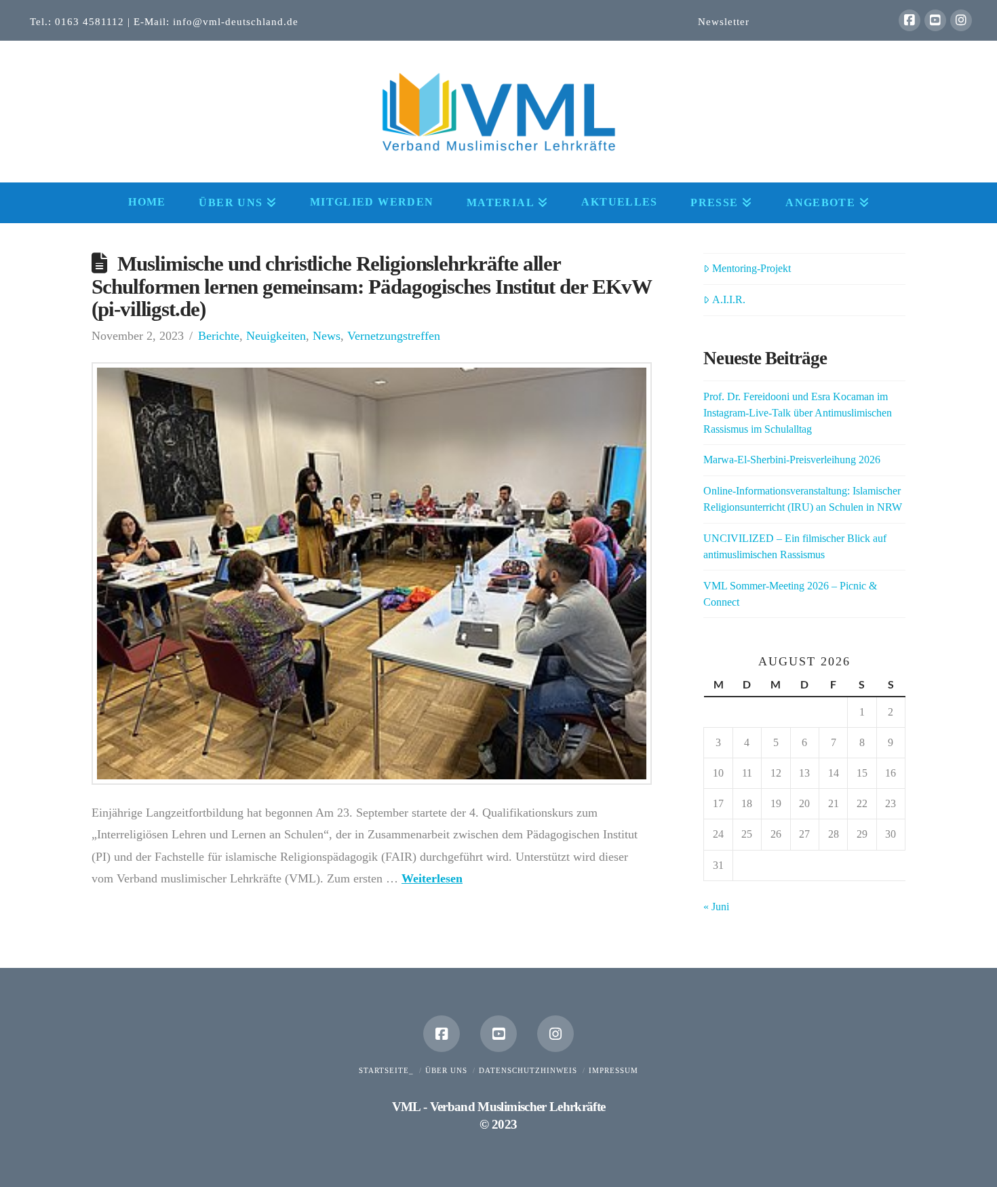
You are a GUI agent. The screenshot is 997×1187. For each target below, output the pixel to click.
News (326, 336)
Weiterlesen (432, 878)
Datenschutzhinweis (528, 1070)
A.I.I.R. (728, 299)
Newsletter (723, 21)
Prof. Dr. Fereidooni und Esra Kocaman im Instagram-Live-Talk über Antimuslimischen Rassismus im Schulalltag (797, 413)
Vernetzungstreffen (393, 336)
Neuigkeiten (276, 336)
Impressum (613, 1070)
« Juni (716, 906)
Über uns (446, 1070)
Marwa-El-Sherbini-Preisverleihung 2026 (791, 459)
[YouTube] (935, 20)
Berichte (218, 336)
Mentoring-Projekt (751, 268)
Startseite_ (386, 1070)
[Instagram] (961, 20)
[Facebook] (909, 20)
